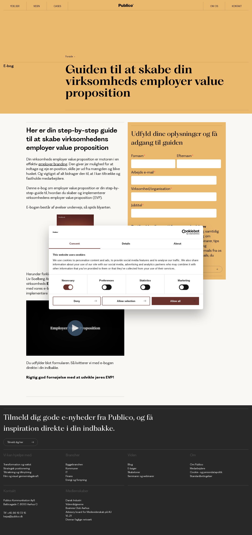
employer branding (52, 164)
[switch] (107, 287)
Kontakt (237, 6)
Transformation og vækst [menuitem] (17, 464)
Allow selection (126, 300)
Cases (57, 6)
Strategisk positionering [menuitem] (16, 468)
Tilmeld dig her (15, 442)
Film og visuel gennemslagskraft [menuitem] (21, 476)
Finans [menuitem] (69, 476)
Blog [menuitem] (130, 464)
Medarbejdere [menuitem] (197, 468)
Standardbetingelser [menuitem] (201, 476)
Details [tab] (126, 243)
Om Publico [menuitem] (196, 464)
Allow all (175, 300)
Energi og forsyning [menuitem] (76, 479)
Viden (36, 6)
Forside (69, 56)
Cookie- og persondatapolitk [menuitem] (206, 472)
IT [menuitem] (67, 472)
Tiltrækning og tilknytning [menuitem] (17, 472)
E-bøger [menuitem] (132, 468)
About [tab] (177, 243)
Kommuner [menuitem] (72, 468)
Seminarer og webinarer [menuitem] (141, 476)
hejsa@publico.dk (13, 516)
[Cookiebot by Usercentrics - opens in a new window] (184, 232)
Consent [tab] (74, 243)
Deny (77, 300)
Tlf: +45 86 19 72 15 (14, 512)
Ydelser (15, 6)
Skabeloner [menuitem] (134, 472)
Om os (214, 6)
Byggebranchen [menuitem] (74, 464)
